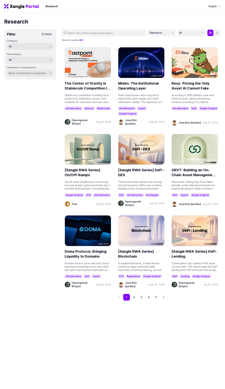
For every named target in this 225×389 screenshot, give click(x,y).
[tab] (210, 33)
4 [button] (149, 297)
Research (52, 6)
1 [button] (126, 297)
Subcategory (14, 54)
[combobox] (214, 6)
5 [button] (156, 297)
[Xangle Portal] (21, 6)
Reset (48, 34)
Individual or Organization (21, 67)
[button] (163, 297)
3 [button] (141, 297)
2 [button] (134, 297)
